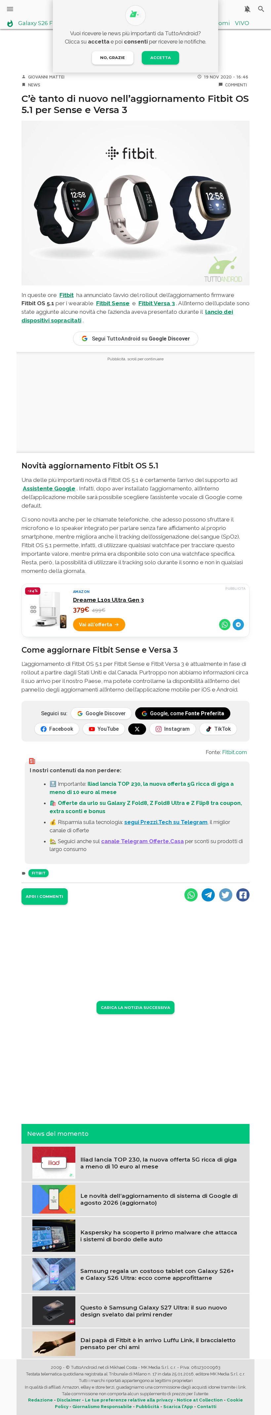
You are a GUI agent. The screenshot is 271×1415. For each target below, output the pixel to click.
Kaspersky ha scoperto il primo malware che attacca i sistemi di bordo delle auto (158, 1236)
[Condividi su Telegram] (238, 624)
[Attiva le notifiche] (247, 9)
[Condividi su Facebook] (243, 894)
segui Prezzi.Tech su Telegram (166, 822)
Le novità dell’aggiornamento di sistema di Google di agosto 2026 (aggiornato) (159, 1199)
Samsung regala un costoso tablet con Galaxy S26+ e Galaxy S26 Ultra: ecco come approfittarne (157, 1274)
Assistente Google (49, 488)
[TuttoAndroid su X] (137, 729)
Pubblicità (147, 1406)
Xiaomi (220, 23)
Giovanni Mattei (46, 76)
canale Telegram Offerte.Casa (142, 841)
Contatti (206, 1406)
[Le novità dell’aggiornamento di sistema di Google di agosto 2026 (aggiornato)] (53, 1198)
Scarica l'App (178, 1406)
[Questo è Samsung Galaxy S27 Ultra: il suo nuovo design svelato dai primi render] (53, 1310)
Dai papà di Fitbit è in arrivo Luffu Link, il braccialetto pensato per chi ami (158, 1343)
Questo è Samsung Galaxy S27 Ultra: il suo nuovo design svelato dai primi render (153, 1311)
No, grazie (112, 57)
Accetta (160, 57)
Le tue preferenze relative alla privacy (129, 1400)
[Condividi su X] (225, 894)
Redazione (40, 1400)
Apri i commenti (44, 896)
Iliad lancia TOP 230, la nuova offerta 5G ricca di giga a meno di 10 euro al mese (158, 1163)
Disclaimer (69, 1400)
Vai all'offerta (95, 624)
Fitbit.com (234, 752)
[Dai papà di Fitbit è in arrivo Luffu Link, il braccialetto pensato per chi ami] (53, 1343)
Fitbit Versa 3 (156, 303)
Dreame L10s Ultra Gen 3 (108, 600)
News (34, 84)
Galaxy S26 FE (37, 23)
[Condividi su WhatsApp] (224, 624)
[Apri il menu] (10, 9)
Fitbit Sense (113, 303)
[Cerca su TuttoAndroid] (261, 9)
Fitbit (66, 295)
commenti (236, 84)
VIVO (242, 23)
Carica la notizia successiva (135, 1007)
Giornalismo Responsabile (102, 1406)
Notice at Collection (200, 1400)
